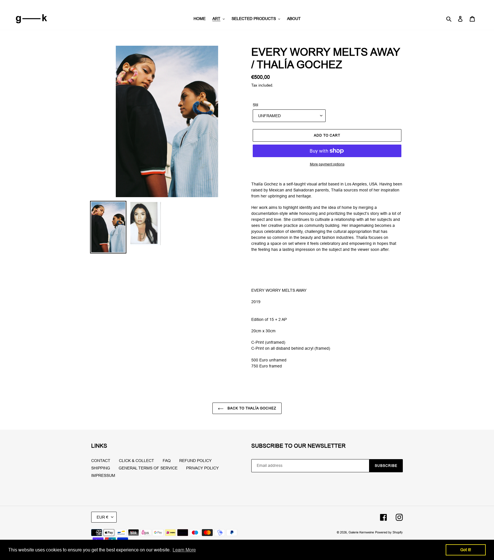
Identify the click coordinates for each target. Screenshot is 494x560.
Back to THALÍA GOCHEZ (251, 408)
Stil (255, 105)
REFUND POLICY (195, 460)
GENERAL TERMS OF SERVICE (148, 468)
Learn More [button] (184, 549)
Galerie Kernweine (361, 532)
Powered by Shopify (389, 532)
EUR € (102, 517)
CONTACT (100, 460)
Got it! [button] (465, 549)
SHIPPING (100, 468)
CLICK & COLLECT (136, 460)
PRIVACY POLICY (202, 468)
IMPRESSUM (103, 475)
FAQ (167, 460)
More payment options (327, 164)
